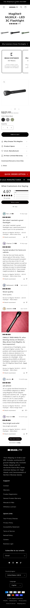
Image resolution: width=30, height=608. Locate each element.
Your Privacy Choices (10, 518)
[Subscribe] (24, 555)
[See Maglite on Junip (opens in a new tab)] (19, 442)
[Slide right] (19, 109)
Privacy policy (23, 600)
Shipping (3, 113)
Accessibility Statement (11, 527)
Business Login (8, 544)
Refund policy (13, 600)
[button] (4, 7)
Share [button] (5, 165)
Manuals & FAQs (8, 502)
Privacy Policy (8, 523)
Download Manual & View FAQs (12, 161)
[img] (11, 214)
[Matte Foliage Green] (12, 119)
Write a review (15, 202)
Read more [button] (20, 271)
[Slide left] (11, 109)
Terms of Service (9, 531)
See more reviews (15, 439)
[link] (15, 23)
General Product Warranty (12, 498)
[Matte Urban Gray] (7, 119)
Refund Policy (8, 535)
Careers (6, 539)
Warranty (6, 490)
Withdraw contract (9, 507)
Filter (16, 206)
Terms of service (10, 603)
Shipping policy (21, 603)
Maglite (14, 598)
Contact (6, 486)
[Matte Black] (3, 119)
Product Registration (10, 494)
